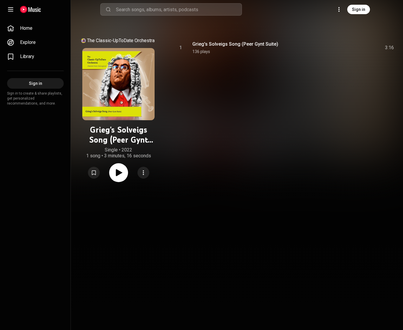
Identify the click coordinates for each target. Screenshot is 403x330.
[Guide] (10, 9)
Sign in (358, 9)
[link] (35, 28)
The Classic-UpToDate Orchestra (121, 40)
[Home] (30, 9)
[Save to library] (93, 172)
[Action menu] (143, 173)
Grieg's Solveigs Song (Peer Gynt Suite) (235, 44)
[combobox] (179, 9)
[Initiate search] (108, 9)
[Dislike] (356, 47)
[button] (94, 173)
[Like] (345, 47)
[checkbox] (389, 47)
